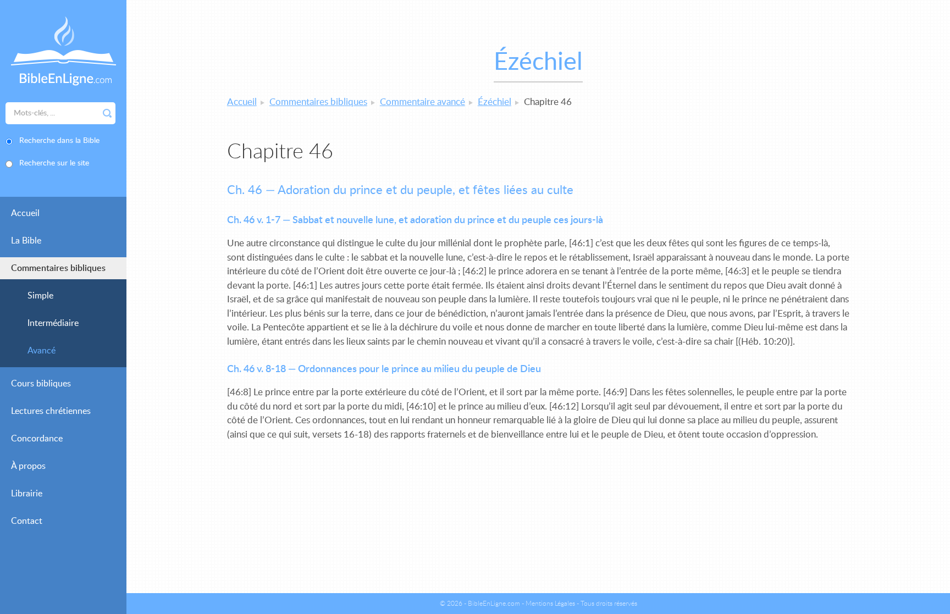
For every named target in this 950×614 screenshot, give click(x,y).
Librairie (26, 493)
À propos (28, 466)
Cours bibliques (41, 383)
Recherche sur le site (54, 163)
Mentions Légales (550, 603)
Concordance (37, 438)
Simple (40, 295)
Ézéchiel (494, 102)
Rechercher (107, 113)
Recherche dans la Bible (59, 141)
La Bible (26, 240)
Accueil (25, 213)
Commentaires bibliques (58, 268)
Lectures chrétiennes (51, 411)
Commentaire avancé (422, 102)
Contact (26, 521)
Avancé (41, 350)
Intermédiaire (53, 323)
